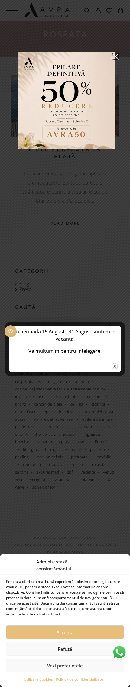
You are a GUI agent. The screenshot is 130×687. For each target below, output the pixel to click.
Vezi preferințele (65, 666)
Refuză (65, 649)
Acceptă (65, 632)
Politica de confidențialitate (79, 679)
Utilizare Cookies (38, 679)
